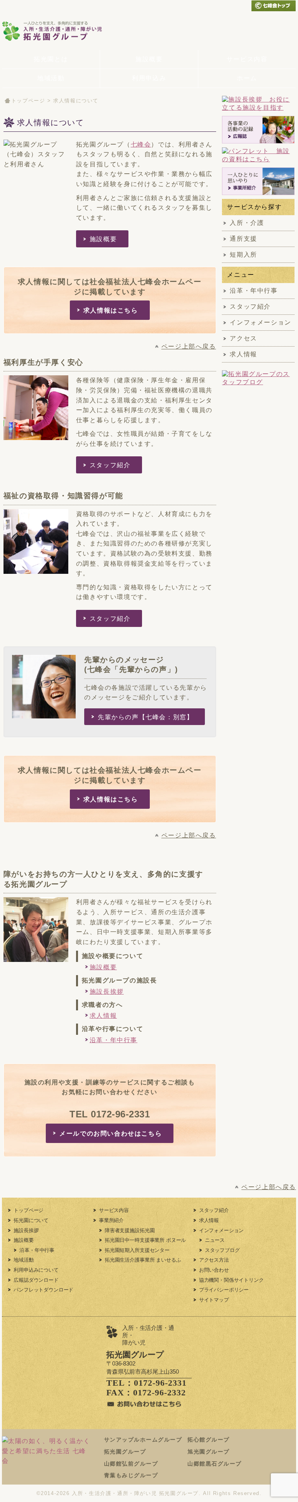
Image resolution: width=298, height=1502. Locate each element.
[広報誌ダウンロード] (258, 130)
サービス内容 (247, 59)
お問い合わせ (214, 1270)
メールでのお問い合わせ (228, 5)
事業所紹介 (111, 1220)
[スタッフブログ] (258, 382)
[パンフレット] (258, 155)
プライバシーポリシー (224, 1290)
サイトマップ (214, 1300)
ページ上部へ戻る (188, 346)
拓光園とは (51, 59)
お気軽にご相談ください (231, 30)
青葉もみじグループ (131, 1475)
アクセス (243, 338)
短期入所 (243, 254)
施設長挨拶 (107, 991)
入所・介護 (247, 222)
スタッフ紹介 (110, 465)
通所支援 (243, 238)
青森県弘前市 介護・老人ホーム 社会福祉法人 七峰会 (273, 5)
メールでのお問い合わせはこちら (110, 1133)
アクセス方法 (214, 1260)
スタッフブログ (222, 1250)
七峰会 (141, 144)
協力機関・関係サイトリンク (231, 1280)
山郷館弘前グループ (131, 1464)
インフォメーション (260, 322)
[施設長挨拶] (258, 104)
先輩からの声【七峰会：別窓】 (145, 717)
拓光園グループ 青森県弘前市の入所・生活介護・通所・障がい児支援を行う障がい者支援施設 (61, 30)
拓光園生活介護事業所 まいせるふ (143, 1260)
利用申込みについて (36, 1270)
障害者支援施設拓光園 (129, 1230)
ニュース (215, 1240)
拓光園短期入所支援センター (137, 1250)
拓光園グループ (125, 1451)
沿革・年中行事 (113, 1040)
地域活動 (50, 78)
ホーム (247, 78)
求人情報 (103, 1015)
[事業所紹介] (258, 181)
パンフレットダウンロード (43, 1290)
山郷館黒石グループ (214, 1464)
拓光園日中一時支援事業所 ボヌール (145, 1240)
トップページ (28, 101)
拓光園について (31, 1220)
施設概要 (149, 59)
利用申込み (149, 78)
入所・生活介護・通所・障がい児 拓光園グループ (135, 1493)
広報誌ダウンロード (36, 1280)
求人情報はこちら (110, 310)
